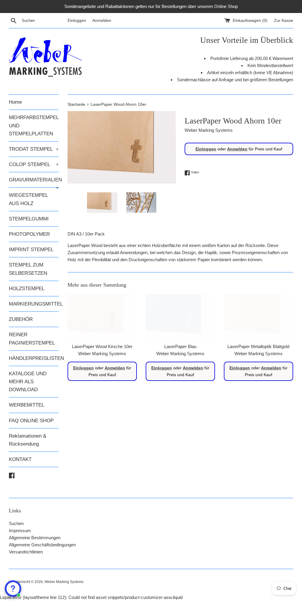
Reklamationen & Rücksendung (27, 440)
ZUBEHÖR (21, 319)
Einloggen (77, 20)
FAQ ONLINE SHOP (31, 420)
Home (15, 102)
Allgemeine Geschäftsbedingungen (42, 544)
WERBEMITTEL (26, 405)
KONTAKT (20, 459)
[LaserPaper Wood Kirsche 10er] (102, 317)
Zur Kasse (283, 20)
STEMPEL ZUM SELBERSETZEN (28, 269)
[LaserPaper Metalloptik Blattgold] (258, 317)
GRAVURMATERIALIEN (34, 182)
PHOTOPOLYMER (29, 234)
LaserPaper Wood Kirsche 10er (102, 346)
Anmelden (101, 20)
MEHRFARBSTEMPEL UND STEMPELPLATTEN (33, 125)
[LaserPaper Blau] (180, 317)
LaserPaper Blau (180, 346)
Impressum (20, 530)
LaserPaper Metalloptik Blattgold (258, 346)
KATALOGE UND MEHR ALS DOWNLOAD (28, 381)
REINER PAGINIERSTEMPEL (32, 338)
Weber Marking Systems (64, 582)
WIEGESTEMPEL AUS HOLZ (28, 199)
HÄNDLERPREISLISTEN (34, 358)
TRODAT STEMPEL (34, 149)
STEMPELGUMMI (29, 219)
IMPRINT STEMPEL (31, 249)
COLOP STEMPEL (34, 164)
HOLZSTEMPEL (27, 288)
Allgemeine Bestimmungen (34, 537)
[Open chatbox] (13, 588)
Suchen (16, 523)
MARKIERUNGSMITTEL (34, 304)
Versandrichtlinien (26, 551)
